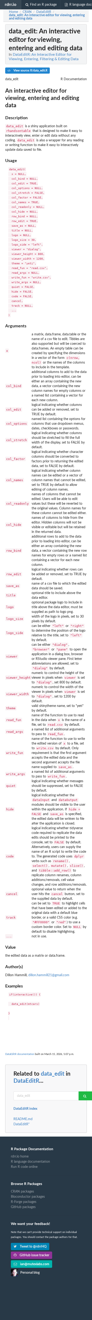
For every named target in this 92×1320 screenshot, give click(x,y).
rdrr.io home (20, 1156)
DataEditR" (21, 1124)
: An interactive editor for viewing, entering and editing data (47, 17)
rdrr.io (10, 5)
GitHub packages (23, 1207)
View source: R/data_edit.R (30, 70)
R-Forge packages (23, 1202)
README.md (23, 1119)
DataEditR (26, 1081)
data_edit (52, 1074)
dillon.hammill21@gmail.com (48, 975)
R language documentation (30, 1161)
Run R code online (24, 1167)
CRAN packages (22, 1191)
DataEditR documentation (19, 1054)
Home (13, 12)
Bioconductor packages (28, 1196)
